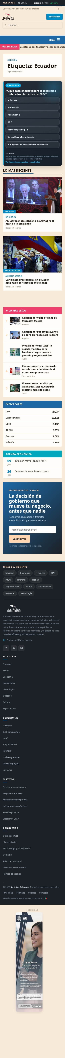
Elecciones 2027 (11, 819)
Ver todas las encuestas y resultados (23, 162)
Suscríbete (54, 16)
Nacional (11, 217)
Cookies (32, 893)
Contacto (7, 855)
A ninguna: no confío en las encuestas (28, 144)
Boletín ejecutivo (11, 812)
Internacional (44, 586)
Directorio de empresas (14, 787)
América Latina (14, 276)
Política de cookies (12, 874)
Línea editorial (9, 842)
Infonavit (21, 580)
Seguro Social (12, 586)
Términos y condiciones (14, 867)
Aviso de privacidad (12, 861)
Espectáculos (9, 708)
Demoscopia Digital (18, 129)
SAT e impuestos (11, 732)
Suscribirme (19, 538)
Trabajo (36, 580)
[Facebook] (6, 648)
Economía (25, 573)
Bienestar (10, 593)
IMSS (8, 580)
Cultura (6, 702)
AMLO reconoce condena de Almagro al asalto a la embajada (30, 222)
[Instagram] (21, 648)
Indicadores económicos (15, 806)
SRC (10, 122)
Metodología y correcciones (16, 848)
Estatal (29, 586)
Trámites (40, 573)
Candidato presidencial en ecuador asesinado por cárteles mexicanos (27, 281)
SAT (53, 573)
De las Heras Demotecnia (21, 137)
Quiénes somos (10, 836)
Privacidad (8, 893)
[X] (14, 648)
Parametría (14, 114)
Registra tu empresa (12, 793)
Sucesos (7, 696)
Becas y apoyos (10, 763)
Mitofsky (12, 100)
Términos (20, 893)
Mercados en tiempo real (15, 799)
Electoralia (13, 107)
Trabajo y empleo (11, 757)
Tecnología (26, 593)
